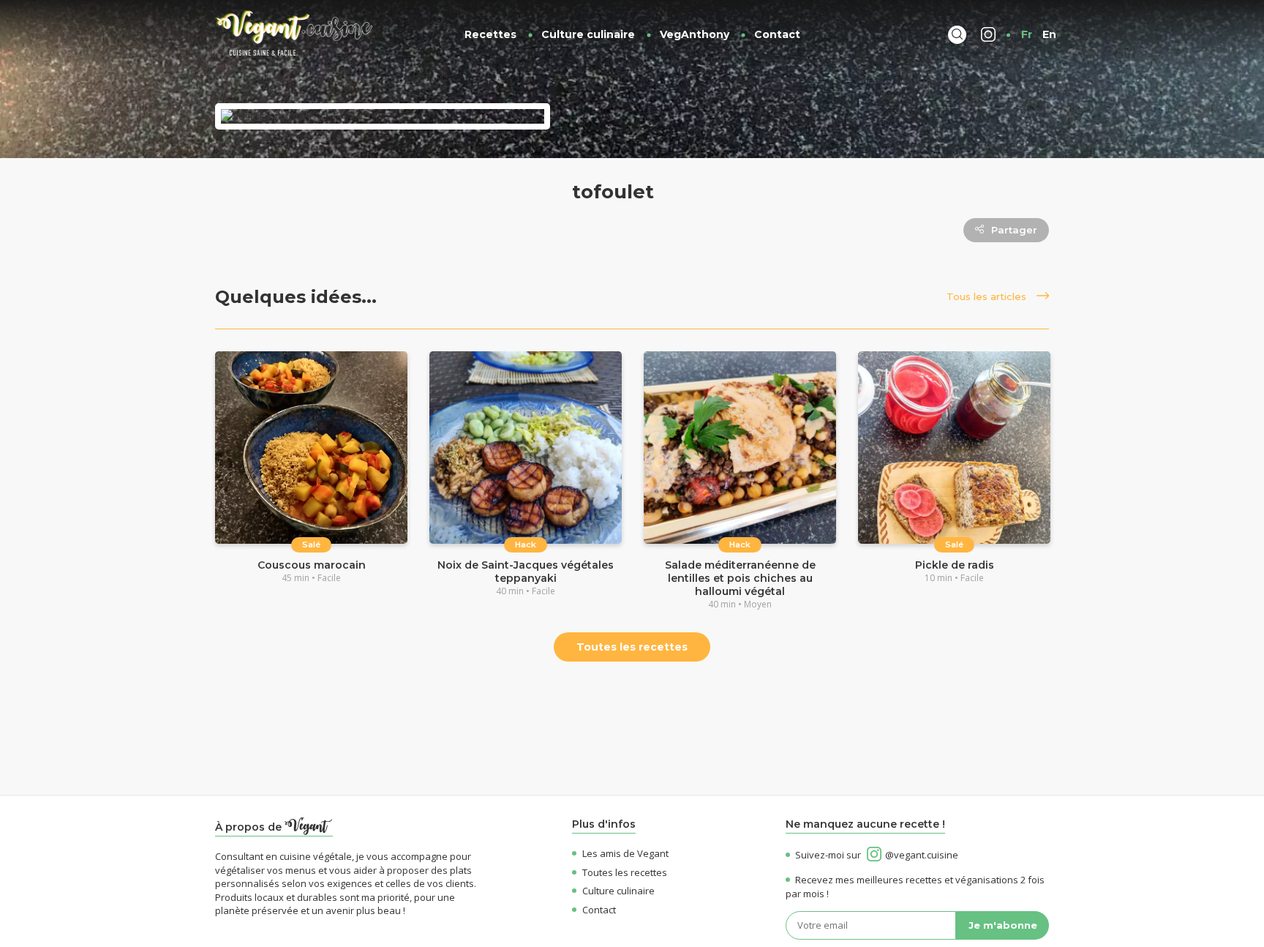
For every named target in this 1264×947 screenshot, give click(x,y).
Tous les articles (988, 296)
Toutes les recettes (632, 647)
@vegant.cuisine (921, 854)
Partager (1014, 230)
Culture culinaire (588, 34)
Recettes (490, 34)
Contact (777, 34)
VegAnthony (694, 34)
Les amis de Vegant (625, 853)
